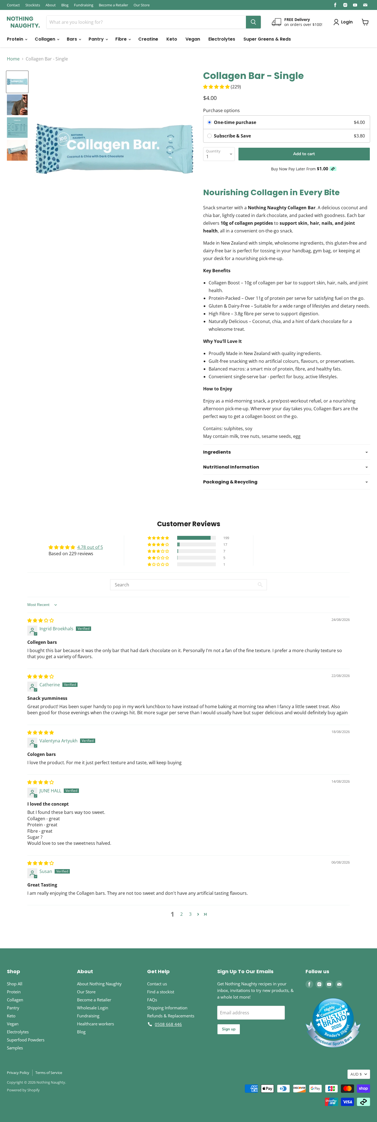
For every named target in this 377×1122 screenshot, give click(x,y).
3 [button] (190, 914)
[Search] (253, 22)
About (51, 4)
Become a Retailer (113, 4)
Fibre (121, 39)
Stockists (32, 4)
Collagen (45, 39)
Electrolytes (221, 39)
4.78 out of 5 (90, 547)
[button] (217, 87)
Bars (72, 39)
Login (347, 22)
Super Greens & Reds (267, 39)
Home (13, 59)
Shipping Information (167, 1007)
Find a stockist (160, 991)
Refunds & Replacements (170, 1015)
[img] (40, 620)
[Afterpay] (333, 169)
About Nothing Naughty (99, 983)
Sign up (228, 1029)
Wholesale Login (92, 1007)
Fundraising (83, 4)
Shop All (14, 983)
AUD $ (356, 1074)
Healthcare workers (95, 1023)
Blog (64, 4)
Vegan (192, 39)
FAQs (152, 999)
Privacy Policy (18, 1072)
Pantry (97, 39)
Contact (13, 4)
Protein (15, 39)
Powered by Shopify (23, 1089)
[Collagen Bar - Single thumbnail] (17, 82)
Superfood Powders (25, 1039)
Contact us (157, 983)
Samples (15, 1047)
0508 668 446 (168, 1024)
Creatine (148, 39)
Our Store (142, 4)
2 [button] (181, 914)
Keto (171, 39)
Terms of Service (48, 1072)
